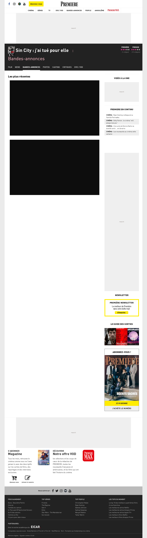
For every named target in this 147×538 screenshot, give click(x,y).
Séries (40, 10)
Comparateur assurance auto (17, 531)
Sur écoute (45, 515)
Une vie (10, 505)
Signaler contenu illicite (27, 535)
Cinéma (31, 10)
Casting (56, 67)
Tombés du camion (14, 508)
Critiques (67, 67)
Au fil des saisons (14, 512)
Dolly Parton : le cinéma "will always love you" (120, 121)
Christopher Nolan (81, 503)
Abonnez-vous (36, 4)
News (17, 67)
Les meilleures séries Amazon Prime (122, 510)
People (88, 10)
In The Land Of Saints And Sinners (20, 510)
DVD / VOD (59, 10)
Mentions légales (13, 535)
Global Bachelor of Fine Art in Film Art (38, 531)
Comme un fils (13, 515)
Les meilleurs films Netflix (118, 515)
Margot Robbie (80, 512)
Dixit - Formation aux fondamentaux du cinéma (75, 531)
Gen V (44, 508)
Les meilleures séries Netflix (119, 508)
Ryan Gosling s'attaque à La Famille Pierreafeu (119, 116)
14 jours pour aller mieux (17, 517)
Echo (43, 510)
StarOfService (56, 531)
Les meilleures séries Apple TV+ (120, 512)
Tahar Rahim (79, 515)
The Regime (46, 505)
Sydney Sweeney (81, 510)
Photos (46, 67)
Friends (44, 503)
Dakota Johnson (80, 508)
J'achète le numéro (121, 408)
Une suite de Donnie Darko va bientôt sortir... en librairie (120, 127)
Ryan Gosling (79, 505)
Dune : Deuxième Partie (16, 503)
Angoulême (99, 10)
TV (49, 10)
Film (10, 67)
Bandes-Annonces (74, 10)
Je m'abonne (122, 403)
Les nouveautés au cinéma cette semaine (121, 133)
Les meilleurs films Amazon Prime (121, 517)
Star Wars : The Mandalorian (52, 512)
